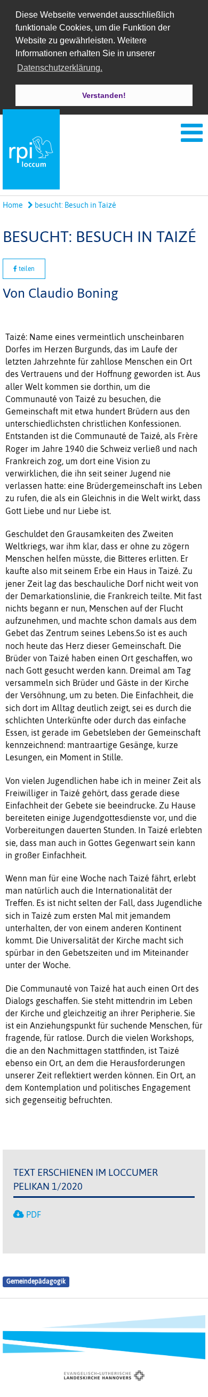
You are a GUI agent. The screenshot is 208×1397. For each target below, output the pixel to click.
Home (13, 205)
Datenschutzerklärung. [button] (59, 67)
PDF (33, 1214)
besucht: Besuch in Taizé (74, 205)
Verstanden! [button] (104, 95)
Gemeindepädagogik (36, 1282)
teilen (26, 269)
